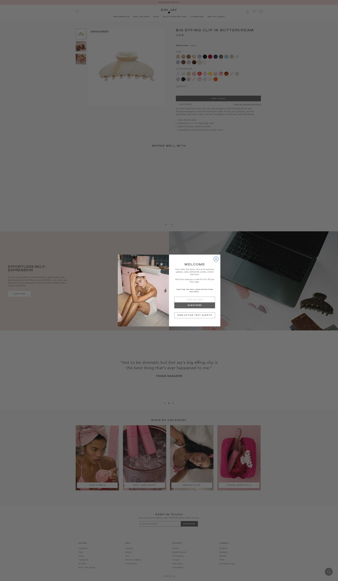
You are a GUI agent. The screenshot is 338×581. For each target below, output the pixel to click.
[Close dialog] (216, 259)
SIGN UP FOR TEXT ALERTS (194, 315)
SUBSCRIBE (194, 305)
